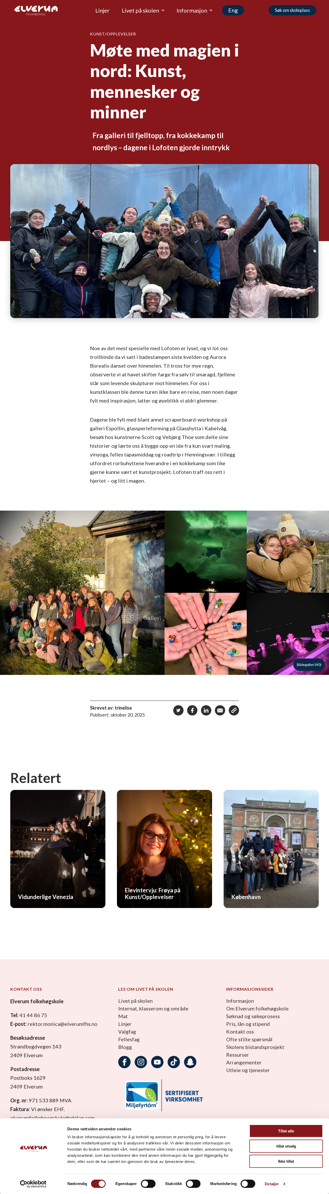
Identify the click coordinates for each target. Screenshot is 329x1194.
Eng (233, 10)
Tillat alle (286, 1131)
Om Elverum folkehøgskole (257, 1008)
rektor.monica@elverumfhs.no (62, 1024)
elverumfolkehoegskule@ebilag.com (52, 1118)
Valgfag (127, 1031)
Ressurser (237, 1055)
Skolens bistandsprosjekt (255, 1047)
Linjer (125, 1024)
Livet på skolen (135, 1001)
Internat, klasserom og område (153, 1008)
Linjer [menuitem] (102, 10)
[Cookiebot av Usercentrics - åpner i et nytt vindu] (33, 1184)
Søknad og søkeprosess (253, 1016)
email (220, 710)
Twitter (178, 710)
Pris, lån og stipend (248, 1024)
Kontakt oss (240, 1031)
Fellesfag (129, 1039)
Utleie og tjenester (248, 1070)
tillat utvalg (286, 1146)
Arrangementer (244, 1062)
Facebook (192, 710)
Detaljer (272, 1184)
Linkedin (206, 710)
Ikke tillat (286, 1161)
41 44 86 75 (33, 1015)
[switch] (148, 1184)
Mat (123, 1016)
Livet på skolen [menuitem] (140, 10)
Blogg (125, 1047)
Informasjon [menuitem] (192, 10)
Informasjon (240, 1001)
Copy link (234, 710)
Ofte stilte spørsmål (249, 1039)
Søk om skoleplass (292, 10)
